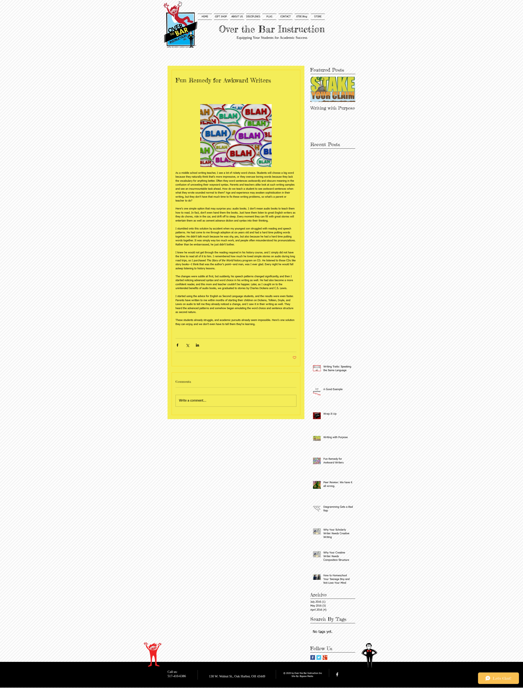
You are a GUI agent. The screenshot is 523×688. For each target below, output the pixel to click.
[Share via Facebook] (177, 345)
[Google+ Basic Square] (325, 657)
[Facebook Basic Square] (312, 657)
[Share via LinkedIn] (197, 345)
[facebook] (337, 674)
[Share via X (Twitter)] (187, 345)
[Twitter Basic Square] (318, 657)
